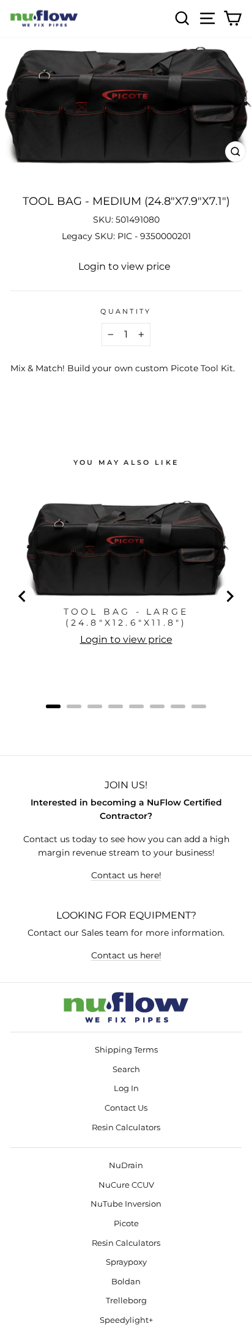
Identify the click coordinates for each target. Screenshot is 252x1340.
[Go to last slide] (22, 596)
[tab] (53, 706)
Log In (126, 1088)
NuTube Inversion (126, 1204)
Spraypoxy (126, 1262)
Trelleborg (126, 1300)
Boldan (126, 1281)
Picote (126, 1223)
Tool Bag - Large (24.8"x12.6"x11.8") (126, 617)
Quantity (126, 311)
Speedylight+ (126, 1320)
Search (126, 1069)
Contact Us (126, 1107)
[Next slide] (229, 596)
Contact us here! (126, 875)
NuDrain (126, 1165)
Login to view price (124, 266)
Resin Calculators (126, 1127)
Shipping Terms (126, 1049)
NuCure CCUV (126, 1185)
